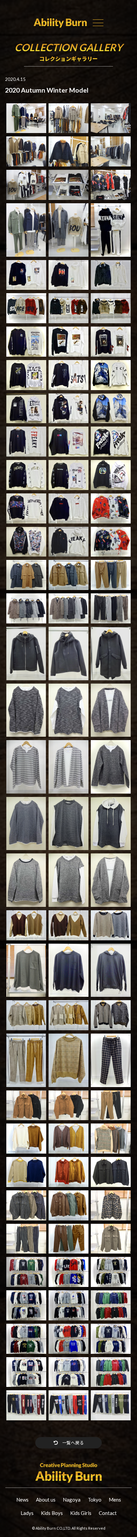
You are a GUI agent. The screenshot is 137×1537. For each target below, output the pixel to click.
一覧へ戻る (72, 1442)
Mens (115, 1500)
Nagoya (71, 1500)
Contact (108, 1513)
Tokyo (94, 1500)
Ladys (27, 1513)
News (22, 1500)
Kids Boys (52, 1513)
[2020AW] (26, 117)
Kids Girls (80, 1513)
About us (46, 1500)
